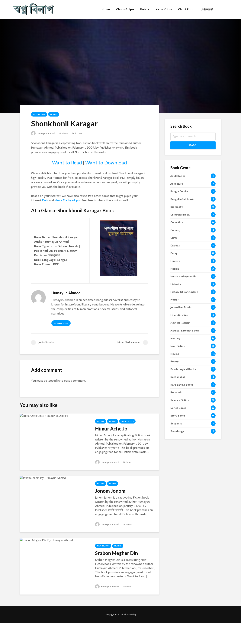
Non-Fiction (39, 114)
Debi (45, 200)
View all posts (61, 323)
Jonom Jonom (110, 491)
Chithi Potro (186, 9)
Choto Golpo (125, 9)
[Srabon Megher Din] (46, 540)
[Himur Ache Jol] (44, 415)
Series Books (127, 421)
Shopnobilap (130, 614)
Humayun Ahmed (45, 133)
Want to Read (67, 163)
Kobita (144, 9)
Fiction (100, 421)
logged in (54, 380)
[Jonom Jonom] (43, 478)
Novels (53, 114)
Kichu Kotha (164, 9)
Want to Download (106, 163)
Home (105, 9)
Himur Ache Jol (112, 429)
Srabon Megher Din (116, 553)
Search (193, 145)
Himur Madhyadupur (67, 200)
